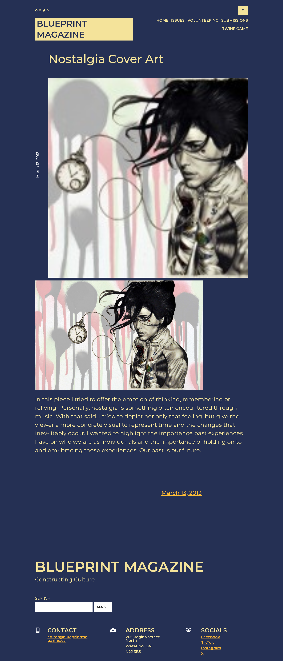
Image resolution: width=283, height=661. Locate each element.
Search (43, 598)
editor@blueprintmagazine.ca (67, 639)
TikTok (207, 642)
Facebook (210, 637)
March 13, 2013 (181, 492)
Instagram (211, 648)
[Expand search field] (243, 10)
